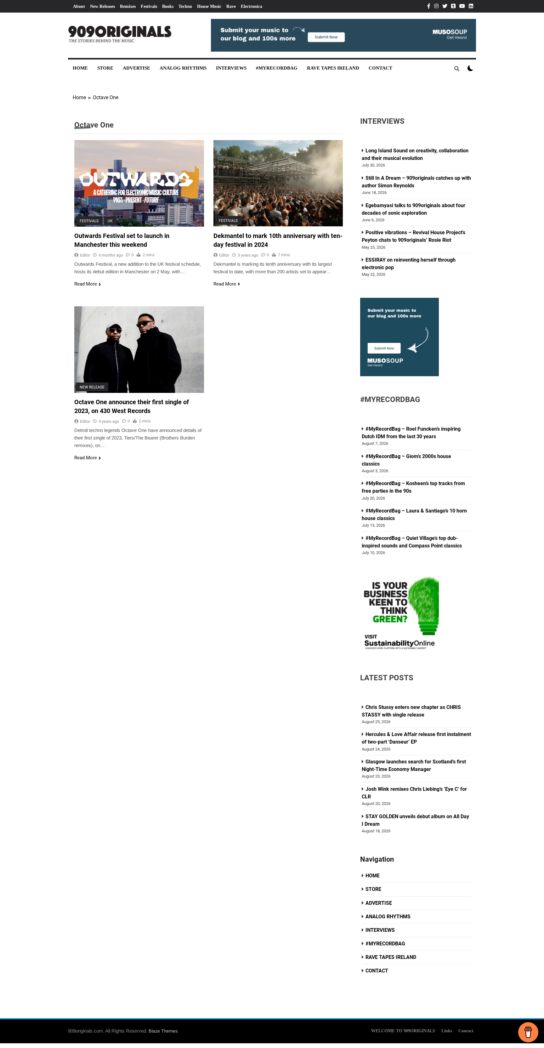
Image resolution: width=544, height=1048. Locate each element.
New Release (92, 387)
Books (167, 6)
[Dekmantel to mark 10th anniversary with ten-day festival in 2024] (278, 183)
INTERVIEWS (231, 68)
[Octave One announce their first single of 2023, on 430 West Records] (139, 349)
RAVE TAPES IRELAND (333, 68)
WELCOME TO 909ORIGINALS (403, 1030)
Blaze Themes (163, 1031)
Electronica (251, 6)
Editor (85, 255)
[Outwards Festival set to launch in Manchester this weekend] (139, 183)
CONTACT (380, 68)
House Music (209, 6)
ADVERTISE (136, 68)
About (79, 6)
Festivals (149, 6)
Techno (185, 6)
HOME (80, 68)
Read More (85, 284)
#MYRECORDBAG (277, 68)
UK (110, 220)
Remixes (128, 6)
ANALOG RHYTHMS (183, 68)
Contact (465, 1030)
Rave (231, 6)
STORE (105, 68)
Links (446, 1030)
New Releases (102, 6)
